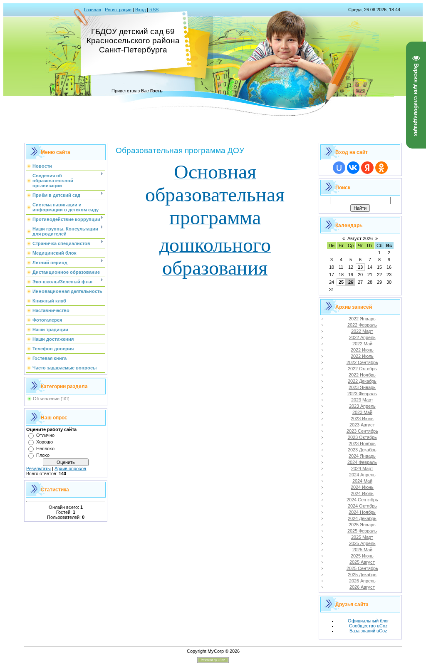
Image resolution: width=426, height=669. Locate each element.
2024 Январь (362, 455)
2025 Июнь (362, 555)
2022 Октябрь (362, 368)
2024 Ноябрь (362, 512)
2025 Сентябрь (362, 568)
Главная (92, 9)
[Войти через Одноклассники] (381, 167)
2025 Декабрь (362, 574)
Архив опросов (70, 468)
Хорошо (44, 441)
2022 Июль (362, 356)
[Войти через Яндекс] (367, 167)
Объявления (46, 398)
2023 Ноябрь (362, 443)
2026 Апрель (362, 580)
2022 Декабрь (362, 381)
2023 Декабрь (362, 449)
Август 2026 (360, 238)
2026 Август (362, 587)
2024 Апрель (362, 474)
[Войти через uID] (339, 167)
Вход (140, 9)
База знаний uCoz (368, 630)
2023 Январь (362, 387)
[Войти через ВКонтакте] (353, 167)
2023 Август (362, 424)
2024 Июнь (362, 487)
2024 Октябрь (362, 505)
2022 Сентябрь (362, 362)
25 (341, 282)
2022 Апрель (362, 337)
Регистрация (118, 9)
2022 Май (362, 343)
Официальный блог (368, 620)
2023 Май (362, 412)
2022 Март (362, 331)
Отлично (45, 435)
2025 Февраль (362, 530)
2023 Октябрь (362, 437)
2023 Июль (362, 418)
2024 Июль (362, 493)
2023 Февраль (362, 393)
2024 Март (362, 468)
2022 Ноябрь (362, 374)
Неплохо (45, 448)
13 (360, 267)
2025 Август (362, 562)
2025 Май (362, 549)
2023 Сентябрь (362, 431)
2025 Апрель (362, 543)
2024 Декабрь (362, 518)
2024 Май (362, 480)
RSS (154, 9)
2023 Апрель (362, 406)
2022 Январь (362, 318)
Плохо (43, 455)
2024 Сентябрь (362, 499)
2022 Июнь (362, 349)
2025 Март (362, 537)
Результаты (38, 468)
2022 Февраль (362, 324)
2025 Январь (362, 524)
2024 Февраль (362, 462)
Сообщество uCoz (368, 625)
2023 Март (362, 399)
